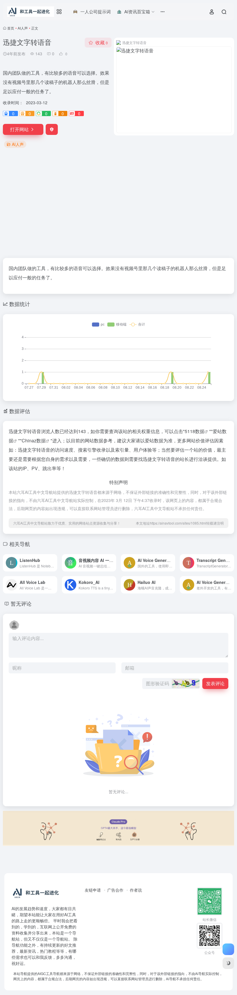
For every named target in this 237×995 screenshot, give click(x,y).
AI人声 (23, 27)
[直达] (52, 559)
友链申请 (93, 890)
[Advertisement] (118, 203)
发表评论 (215, 683)
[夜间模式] (228, 963)
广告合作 (115, 890)
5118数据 (194, 431)
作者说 (136, 890)
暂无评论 (21, 603)
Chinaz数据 (34, 440)
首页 (10, 27)
